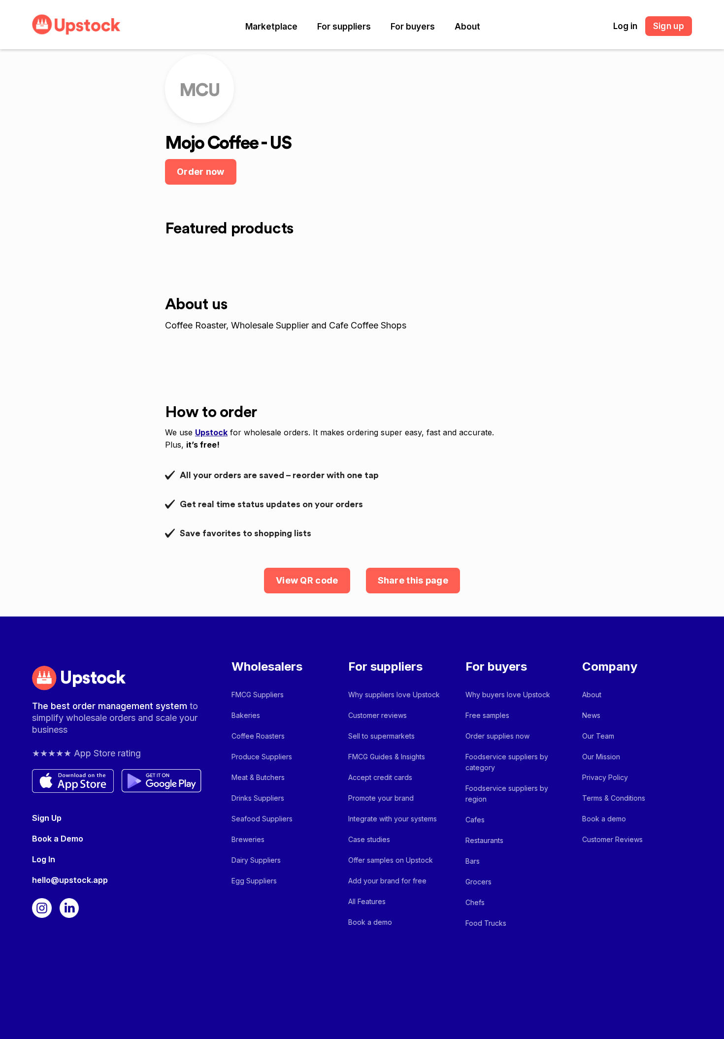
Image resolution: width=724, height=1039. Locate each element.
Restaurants (484, 840)
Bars (472, 861)
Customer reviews (377, 715)
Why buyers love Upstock (507, 694)
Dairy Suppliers (256, 860)
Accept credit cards (380, 777)
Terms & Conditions (613, 798)
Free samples (487, 715)
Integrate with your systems (392, 818)
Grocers (478, 881)
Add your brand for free (387, 881)
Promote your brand (381, 798)
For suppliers (344, 27)
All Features (367, 901)
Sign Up (47, 818)
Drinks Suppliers (257, 798)
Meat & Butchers (258, 777)
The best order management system (111, 706)
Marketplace (271, 27)
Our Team (598, 736)
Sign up (668, 26)
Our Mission (601, 756)
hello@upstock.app (70, 880)
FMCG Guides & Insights (386, 756)
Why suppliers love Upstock (394, 694)
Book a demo (370, 922)
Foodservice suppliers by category (506, 762)
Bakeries (245, 715)
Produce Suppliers (261, 756)
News (591, 715)
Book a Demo (57, 839)
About (467, 27)
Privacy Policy (605, 777)
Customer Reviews (612, 839)
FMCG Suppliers (257, 694)
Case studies (369, 839)
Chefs (475, 902)
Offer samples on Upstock (390, 860)
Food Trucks (485, 923)
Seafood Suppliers (262, 818)
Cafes (475, 819)
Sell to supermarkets (381, 736)
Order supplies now (497, 736)
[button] (271, 26)
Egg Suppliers (254, 881)
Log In (43, 859)
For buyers (413, 27)
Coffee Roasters (258, 736)
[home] (76, 24)
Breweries (247, 839)
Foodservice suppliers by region (506, 793)
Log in (625, 26)
